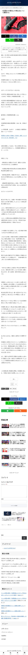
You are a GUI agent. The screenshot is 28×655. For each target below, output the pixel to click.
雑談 (8, 388)
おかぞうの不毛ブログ (10, 548)
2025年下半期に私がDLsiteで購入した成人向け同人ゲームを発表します (13, 572)
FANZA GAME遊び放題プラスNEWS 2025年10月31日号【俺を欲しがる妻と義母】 (13, 581)
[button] (18, 40)
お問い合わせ (4, 628)
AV (11, 388)
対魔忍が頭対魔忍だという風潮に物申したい (12, 605)
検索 (2, 535)
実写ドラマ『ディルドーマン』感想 (10, 577)
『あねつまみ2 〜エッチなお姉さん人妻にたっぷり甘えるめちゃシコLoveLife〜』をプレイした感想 (13, 566)
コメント (4, 484)
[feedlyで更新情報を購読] (7, 410)
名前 (2, 499)
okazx (19, 595)
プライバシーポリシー (7, 632)
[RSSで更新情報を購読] (20, 410)
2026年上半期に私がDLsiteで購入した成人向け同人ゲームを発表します (13, 559)
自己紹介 (3, 639)
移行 (3, 388)
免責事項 (3, 635)
